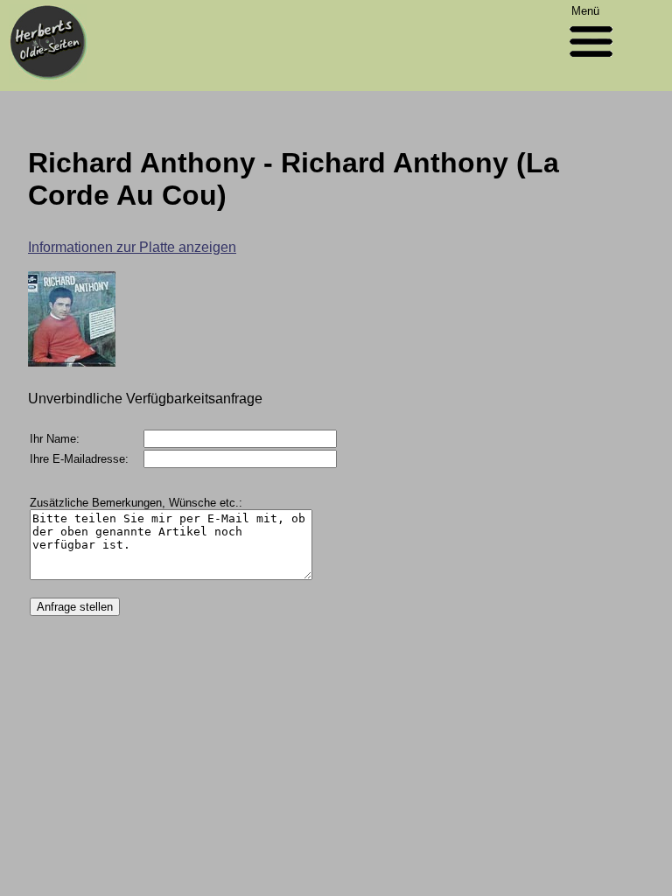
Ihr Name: (55, 438)
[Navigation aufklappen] (591, 60)
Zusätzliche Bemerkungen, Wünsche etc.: (136, 502)
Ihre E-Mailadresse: (79, 459)
